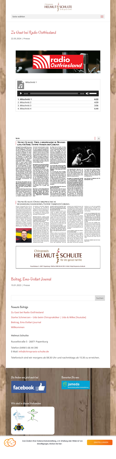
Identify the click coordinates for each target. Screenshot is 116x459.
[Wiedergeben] (21, 93)
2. (24, 102)
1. (25, 99)
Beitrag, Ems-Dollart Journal (31, 279)
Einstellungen (101, 442)
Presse (26, 38)
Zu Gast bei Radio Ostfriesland (33, 32)
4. (24, 108)
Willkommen (17, 327)
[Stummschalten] (87, 93)
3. (24, 105)
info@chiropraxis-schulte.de (34, 351)
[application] (58, 93)
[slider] (93, 93)
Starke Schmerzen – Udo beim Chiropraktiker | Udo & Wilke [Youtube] (48, 317)
